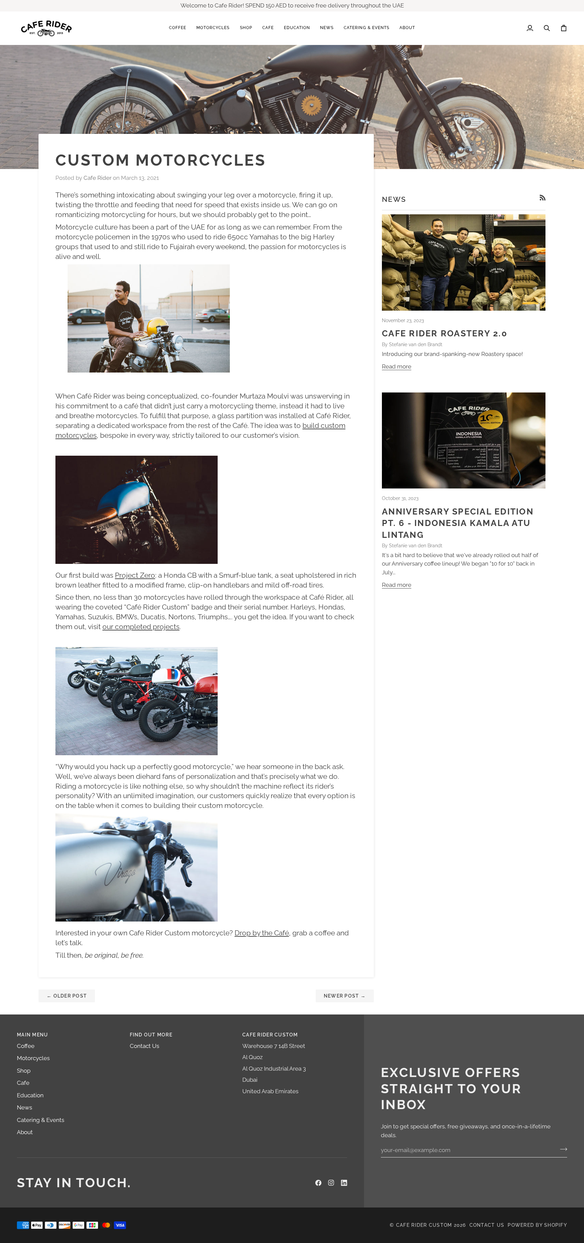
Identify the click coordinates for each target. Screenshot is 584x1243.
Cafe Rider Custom (424, 1225)
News (24, 1107)
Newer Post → (345, 996)
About (25, 1132)
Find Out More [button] (151, 1034)
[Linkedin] (344, 1183)
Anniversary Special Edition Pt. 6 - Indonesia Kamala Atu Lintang (458, 523)
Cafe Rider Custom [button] (270, 1034)
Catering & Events (40, 1120)
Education (30, 1095)
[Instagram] (331, 1183)
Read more (396, 366)
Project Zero (135, 575)
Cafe (23, 1082)
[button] (177, 28)
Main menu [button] (32, 1034)
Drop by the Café (262, 933)
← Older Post (67, 996)
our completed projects (140, 626)
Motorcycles (33, 1058)
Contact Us (144, 1046)
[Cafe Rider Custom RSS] (542, 197)
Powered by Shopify (537, 1225)
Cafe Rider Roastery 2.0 (444, 333)
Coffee (25, 1046)
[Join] (561, 1149)
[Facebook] (318, 1183)
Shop (23, 1070)
